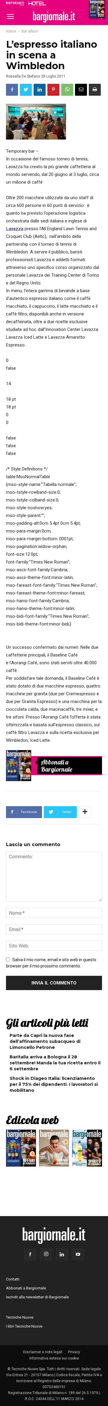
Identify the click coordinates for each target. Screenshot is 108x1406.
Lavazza (14, 228)
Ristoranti (15, 3)
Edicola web (32, 1120)
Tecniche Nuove (19, 1317)
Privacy (74, 1352)
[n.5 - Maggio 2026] (87, 1150)
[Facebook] (30, 1255)
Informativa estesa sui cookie (54, 1358)
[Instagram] (46, 1255)
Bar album (30, 31)
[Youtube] (78, 1255)
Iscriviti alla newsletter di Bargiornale (37, 1297)
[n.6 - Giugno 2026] (54, 1150)
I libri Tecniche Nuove (24, 1326)
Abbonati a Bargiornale (56, 765)
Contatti (13, 1279)
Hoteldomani (37, 4)
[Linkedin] (62, 1255)
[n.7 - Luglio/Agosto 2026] (18, 765)
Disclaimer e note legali (42, 1352)
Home (11, 31)
